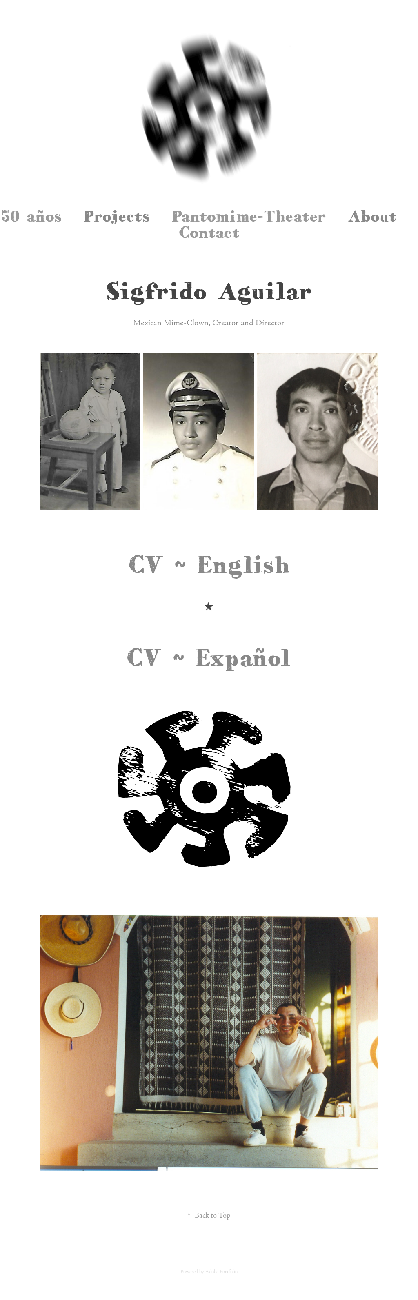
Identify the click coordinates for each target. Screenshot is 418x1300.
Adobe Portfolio (221, 1272)
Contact (209, 232)
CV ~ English (209, 564)
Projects (117, 215)
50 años (31, 215)
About (372, 215)
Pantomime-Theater (249, 215)
